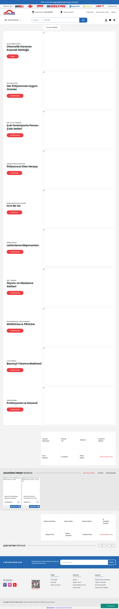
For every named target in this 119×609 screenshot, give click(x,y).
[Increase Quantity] (8, 506)
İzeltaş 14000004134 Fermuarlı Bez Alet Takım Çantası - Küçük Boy (30, 497)
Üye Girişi (53, 582)
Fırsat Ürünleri (68, 27)
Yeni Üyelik (54, 580)
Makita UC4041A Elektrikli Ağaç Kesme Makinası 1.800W (11, 497)
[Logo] (9, 12)
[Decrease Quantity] (3, 506)
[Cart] (114, 20)
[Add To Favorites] (18, 502)
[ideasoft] (50, 608)
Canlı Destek (110, 606)
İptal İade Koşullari (100, 585)
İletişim (75, 580)
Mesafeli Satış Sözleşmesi (102, 580)
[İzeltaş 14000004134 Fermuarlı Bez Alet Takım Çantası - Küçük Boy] (31, 486)
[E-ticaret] (59, 608)
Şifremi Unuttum (56, 585)
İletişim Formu (77, 582)
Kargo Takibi (76, 587)
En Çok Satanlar (52, 27)
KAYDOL (111, 562)
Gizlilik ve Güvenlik (100, 582)
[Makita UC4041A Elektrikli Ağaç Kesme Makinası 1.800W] (12, 486)
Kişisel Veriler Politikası (101, 587)
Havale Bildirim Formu (79, 585)
